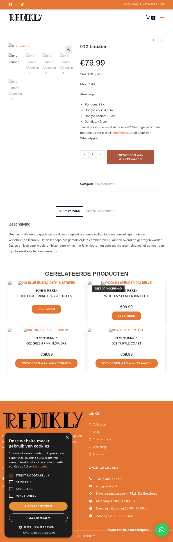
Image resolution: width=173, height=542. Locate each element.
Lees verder (41, 466)
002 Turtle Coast (126, 343)
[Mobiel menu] (160, 17)
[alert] (38, 485)
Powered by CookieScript (38, 532)
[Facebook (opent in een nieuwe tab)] (11, 4)
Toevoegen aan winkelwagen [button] (46, 363)
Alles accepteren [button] (38, 506)
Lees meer (46, 309)
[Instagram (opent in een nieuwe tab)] (16, 4)
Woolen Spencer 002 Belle (126, 296)
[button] (68, 49)
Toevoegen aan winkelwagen (130, 157)
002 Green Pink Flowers (46, 343)
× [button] (67, 437)
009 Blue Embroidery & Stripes (46, 296)
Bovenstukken (104, 184)
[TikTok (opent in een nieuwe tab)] (22, 4)
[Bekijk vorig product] (153, 40)
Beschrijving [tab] (69, 211)
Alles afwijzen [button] (38, 518)
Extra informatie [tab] (100, 211)
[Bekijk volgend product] (161, 40)
